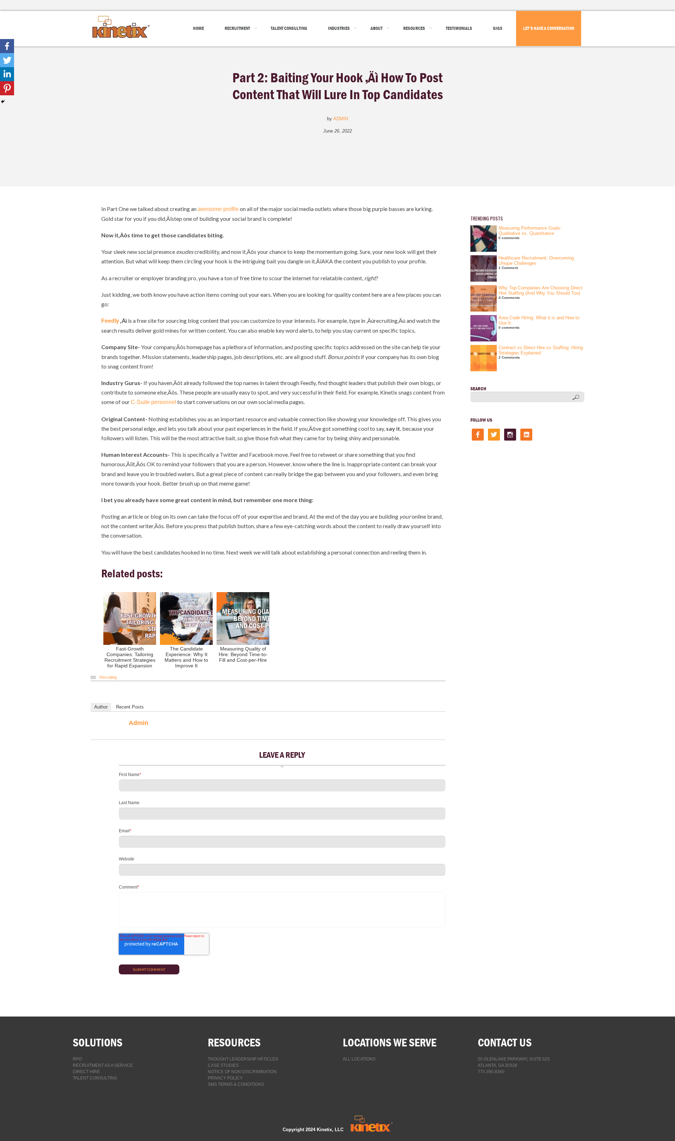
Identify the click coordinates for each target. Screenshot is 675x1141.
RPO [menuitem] (77, 1059)
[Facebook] (7, 46)
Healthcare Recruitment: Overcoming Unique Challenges (536, 260)
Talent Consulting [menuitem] (289, 28)
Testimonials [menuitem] (459, 28)
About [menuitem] (376, 28)
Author (101, 707)
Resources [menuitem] (414, 28)
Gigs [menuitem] (497, 28)
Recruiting (108, 677)
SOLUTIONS (97, 1042)
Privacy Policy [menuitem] (225, 1078)
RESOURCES (234, 1042)
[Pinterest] (7, 88)
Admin (340, 118)
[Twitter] (7, 60)
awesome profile (218, 209)
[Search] (575, 397)
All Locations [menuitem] (359, 1059)
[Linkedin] (7, 74)
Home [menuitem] (198, 28)
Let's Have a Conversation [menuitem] (548, 28)
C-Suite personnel (153, 402)
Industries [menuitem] (339, 28)
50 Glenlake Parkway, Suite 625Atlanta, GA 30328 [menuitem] (514, 1062)
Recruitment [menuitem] (237, 28)
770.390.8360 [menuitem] (491, 1071)
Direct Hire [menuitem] (86, 1071)
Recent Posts (130, 707)
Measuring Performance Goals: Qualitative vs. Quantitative (530, 230)
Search (478, 388)
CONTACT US (505, 1042)
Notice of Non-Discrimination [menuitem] (242, 1071)
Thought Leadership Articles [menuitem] (243, 1059)
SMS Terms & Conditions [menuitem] (236, 1084)
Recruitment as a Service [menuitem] (103, 1065)
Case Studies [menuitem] (223, 1065)
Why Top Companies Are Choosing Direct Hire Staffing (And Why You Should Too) (541, 290)
